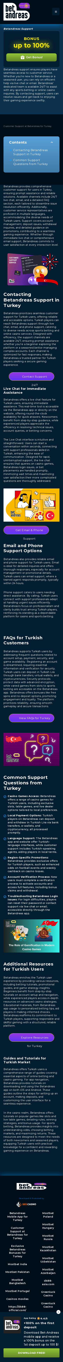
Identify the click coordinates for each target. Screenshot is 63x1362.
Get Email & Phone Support (29, 531)
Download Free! (31, 1352)
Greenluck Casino (48, 1293)
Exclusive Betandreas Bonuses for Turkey (17, 1251)
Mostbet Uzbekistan (48, 1260)
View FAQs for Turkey (34, 718)
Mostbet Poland (48, 1215)
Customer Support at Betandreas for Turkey (17, 1233)
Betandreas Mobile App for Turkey (17, 1217)
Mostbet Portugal (17, 1291)
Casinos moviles (17, 1299)
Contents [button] (18, 142)
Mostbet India (17, 1264)
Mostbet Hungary (48, 1226)
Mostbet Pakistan (17, 1272)
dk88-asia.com (48, 1282)
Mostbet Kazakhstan (48, 1248)
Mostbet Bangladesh (17, 1281)
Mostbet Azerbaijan (48, 1271)
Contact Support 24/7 (34, 378)
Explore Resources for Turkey (34, 1039)
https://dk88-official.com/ (17, 1308)
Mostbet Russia (48, 1237)
